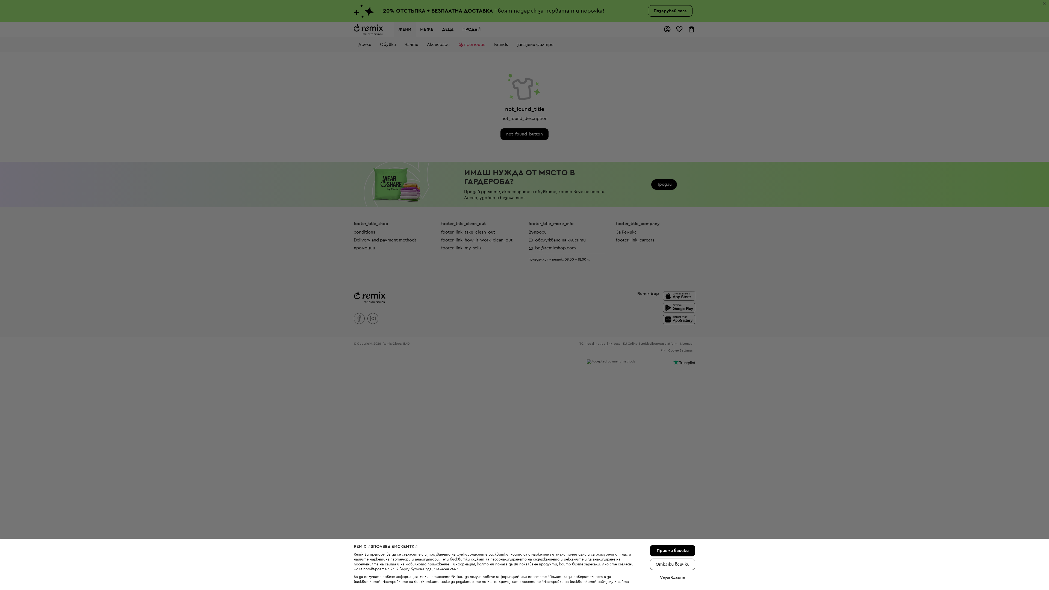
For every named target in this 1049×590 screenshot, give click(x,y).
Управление (672, 578)
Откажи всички (672, 564)
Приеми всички (673, 550)
